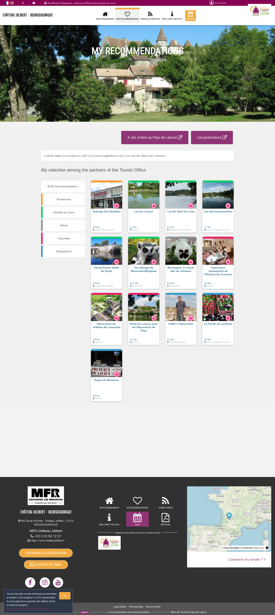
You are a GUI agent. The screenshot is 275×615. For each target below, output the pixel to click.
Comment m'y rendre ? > (247, 559)
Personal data (136, 606)
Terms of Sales (153, 606)
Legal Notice (120, 606)
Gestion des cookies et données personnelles (28, 608)
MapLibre (259, 547)
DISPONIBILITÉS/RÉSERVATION (45, 553)
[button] (106, 208)
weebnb (84, 612)
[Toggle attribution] (267, 548)
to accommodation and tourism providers (129, 612)
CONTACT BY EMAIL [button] (48, 564)
